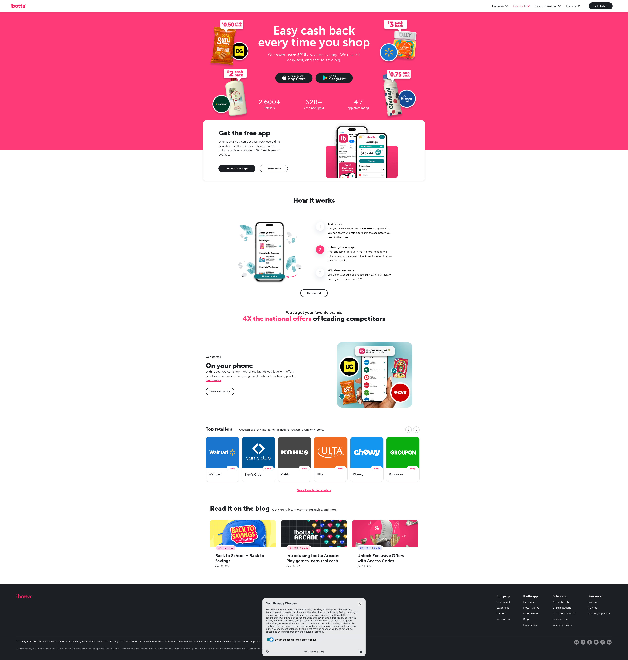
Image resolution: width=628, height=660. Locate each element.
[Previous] (408, 429)
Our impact (503, 602)
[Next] (416, 429)
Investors (593, 602)
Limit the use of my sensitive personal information (219, 648)
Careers (501, 613)
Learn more (274, 168)
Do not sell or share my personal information (129, 648)
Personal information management (173, 648)
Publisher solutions (564, 613)
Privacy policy (96, 648)
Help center (530, 624)
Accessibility (80, 648)
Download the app (236, 168)
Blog (526, 619)
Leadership (503, 607)
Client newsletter (563, 624)
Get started (600, 6)
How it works (531, 607)
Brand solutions (562, 607)
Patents (592, 607)
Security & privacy (599, 613)
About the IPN (561, 602)
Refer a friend (531, 613)
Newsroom (503, 619)
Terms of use (65, 648)
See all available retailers (314, 490)
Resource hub (561, 619)
